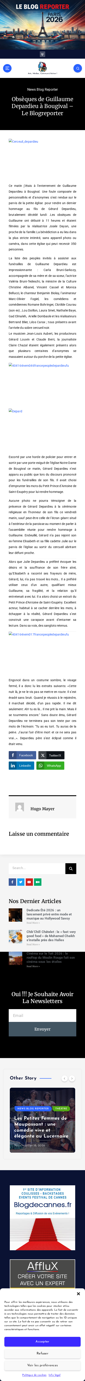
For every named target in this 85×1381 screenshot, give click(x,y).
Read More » (33, 922)
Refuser (42, 1353)
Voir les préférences (42, 1365)
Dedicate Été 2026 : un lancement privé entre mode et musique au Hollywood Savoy (49, 914)
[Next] (72, 1078)
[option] (42, 1120)
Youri (18, 1145)
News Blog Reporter (42, 89)
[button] (78, 1294)
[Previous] (64, 1078)
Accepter (42, 1341)
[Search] (70, 868)
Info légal (54, 1375)
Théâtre (61, 1109)
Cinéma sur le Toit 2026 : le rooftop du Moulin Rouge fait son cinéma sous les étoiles (51, 958)
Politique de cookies (34, 1375)
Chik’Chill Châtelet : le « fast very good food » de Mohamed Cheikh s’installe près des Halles (51, 936)
